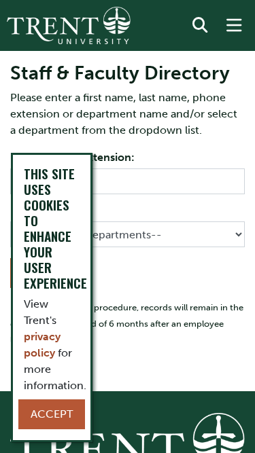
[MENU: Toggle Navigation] (234, 25)
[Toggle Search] (200, 25)
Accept (52, 413)
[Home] (69, 25)
